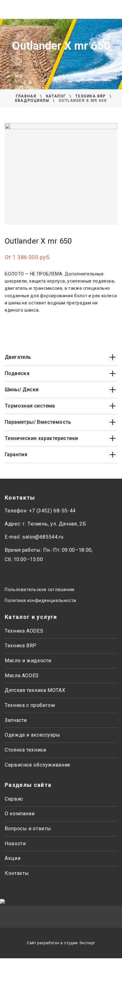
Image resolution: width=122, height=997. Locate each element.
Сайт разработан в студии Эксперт (61, 943)
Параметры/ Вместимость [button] (38, 422)
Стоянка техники (25, 750)
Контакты (17, 873)
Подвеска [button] (17, 373)
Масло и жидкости (28, 661)
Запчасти (16, 720)
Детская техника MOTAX (35, 690)
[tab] (61, 357)
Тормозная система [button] (30, 406)
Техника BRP (21, 646)
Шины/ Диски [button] (21, 389)
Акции (12, 858)
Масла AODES (22, 676)
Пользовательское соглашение (40, 589)
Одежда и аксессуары (32, 735)
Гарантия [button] (16, 454)
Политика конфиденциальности (40, 600)
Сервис (14, 799)
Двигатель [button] (18, 357)
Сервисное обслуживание (37, 765)
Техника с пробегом (30, 705)
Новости (15, 843)
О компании (19, 814)
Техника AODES (24, 631)
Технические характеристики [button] (41, 438)
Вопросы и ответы (28, 829)
